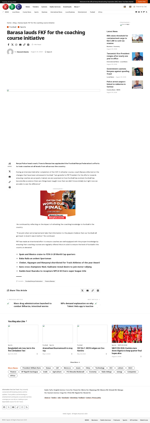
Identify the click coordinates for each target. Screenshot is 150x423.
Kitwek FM (113, 390)
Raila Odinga (107, 372)
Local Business (70, 12)
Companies (131, 372)
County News (27, 12)
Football (92, 12)
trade (45, 372)
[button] (120, 6)
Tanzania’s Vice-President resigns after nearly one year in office (118, 56)
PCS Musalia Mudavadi (75, 372)
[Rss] (146, 12)
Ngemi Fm (78, 393)
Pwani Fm (76, 390)
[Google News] (139, 12)
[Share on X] (12, 44)
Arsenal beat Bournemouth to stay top (57, 349)
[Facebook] (4, 407)
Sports (36, 12)
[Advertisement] (53, 72)
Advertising (73, 397)
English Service (59, 390)
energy (119, 372)
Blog (14, 23)
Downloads (65, 397)
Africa (100, 12)
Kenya (48, 368)
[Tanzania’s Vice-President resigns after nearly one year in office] (137, 56)
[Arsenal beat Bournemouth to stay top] (58, 334)
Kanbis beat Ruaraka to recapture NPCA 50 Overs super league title (52, 271)
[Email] (20, 44)
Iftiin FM (71, 393)
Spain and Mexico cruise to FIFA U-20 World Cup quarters (47, 254)
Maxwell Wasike (23, 52)
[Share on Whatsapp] (16, 44)
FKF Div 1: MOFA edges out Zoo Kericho (90, 349)
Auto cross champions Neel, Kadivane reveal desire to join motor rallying (55, 266)
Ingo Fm (63, 393)
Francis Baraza (49, 281)
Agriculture (57, 372)
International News (56, 12)
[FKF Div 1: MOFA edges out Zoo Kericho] (92, 334)
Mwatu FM (104, 390)
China (88, 368)
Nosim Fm (87, 393)
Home (9, 23)
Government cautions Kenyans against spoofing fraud (118, 71)
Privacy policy (96, 397)
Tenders (53, 397)
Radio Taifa (48, 390)
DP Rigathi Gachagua (29, 372)
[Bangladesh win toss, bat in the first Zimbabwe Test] (23, 334)
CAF (57, 368)
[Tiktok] (18, 407)
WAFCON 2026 (122, 345)
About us (47, 397)
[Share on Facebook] (8, 44)
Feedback (82, 397)
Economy (117, 46)
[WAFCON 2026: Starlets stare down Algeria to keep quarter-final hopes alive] (127, 334)
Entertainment (82, 12)
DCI (111, 368)
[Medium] (141, 12)
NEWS (7, 12)
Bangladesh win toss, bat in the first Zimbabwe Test (21, 349)
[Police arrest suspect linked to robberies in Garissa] (137, 84)
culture (120, 368)
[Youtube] (13, 407)
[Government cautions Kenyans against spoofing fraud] (137, 72)
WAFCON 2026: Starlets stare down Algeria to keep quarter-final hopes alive (127, 351)
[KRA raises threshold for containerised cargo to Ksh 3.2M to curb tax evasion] (137, 38)
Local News (15, 12)
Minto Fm (84, 390)
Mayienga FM (94, 390)
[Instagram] (22, 407)
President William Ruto (32, 368)
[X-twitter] (9, 407)
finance (13, 372)
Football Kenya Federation (33, 281)
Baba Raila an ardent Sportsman (35, 258)
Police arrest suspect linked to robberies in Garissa (116, 84)
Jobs (59, 397)
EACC (130, 368)
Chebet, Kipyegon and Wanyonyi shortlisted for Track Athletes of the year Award (59, 262)
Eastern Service (53, 393)
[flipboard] (144, 12)
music (78, 368)
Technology (99, 368)
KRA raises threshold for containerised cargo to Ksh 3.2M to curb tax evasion (117, 39)
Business (44, 12)
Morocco (67, 368)
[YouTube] (136, 12)
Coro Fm (69, 390)
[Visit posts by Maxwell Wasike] (10, 52)
